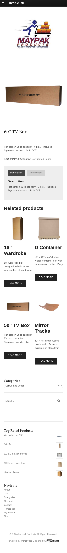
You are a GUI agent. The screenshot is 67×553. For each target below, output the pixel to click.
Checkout (8, 501)
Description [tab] (16, 172)
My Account (9, 512)
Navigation (16, 3)
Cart (6, 493)
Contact (8, 504)
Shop (6, 516)
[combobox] (33, 385)
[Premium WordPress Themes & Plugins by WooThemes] (53, 540)
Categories (9, 497)
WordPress (26, 540)
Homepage (9, 508)
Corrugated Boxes (41, 159)
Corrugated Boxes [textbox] (32, 385)
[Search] (58, 401)
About (7, 489)
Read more (15, 283)
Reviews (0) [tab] (36, 172)
